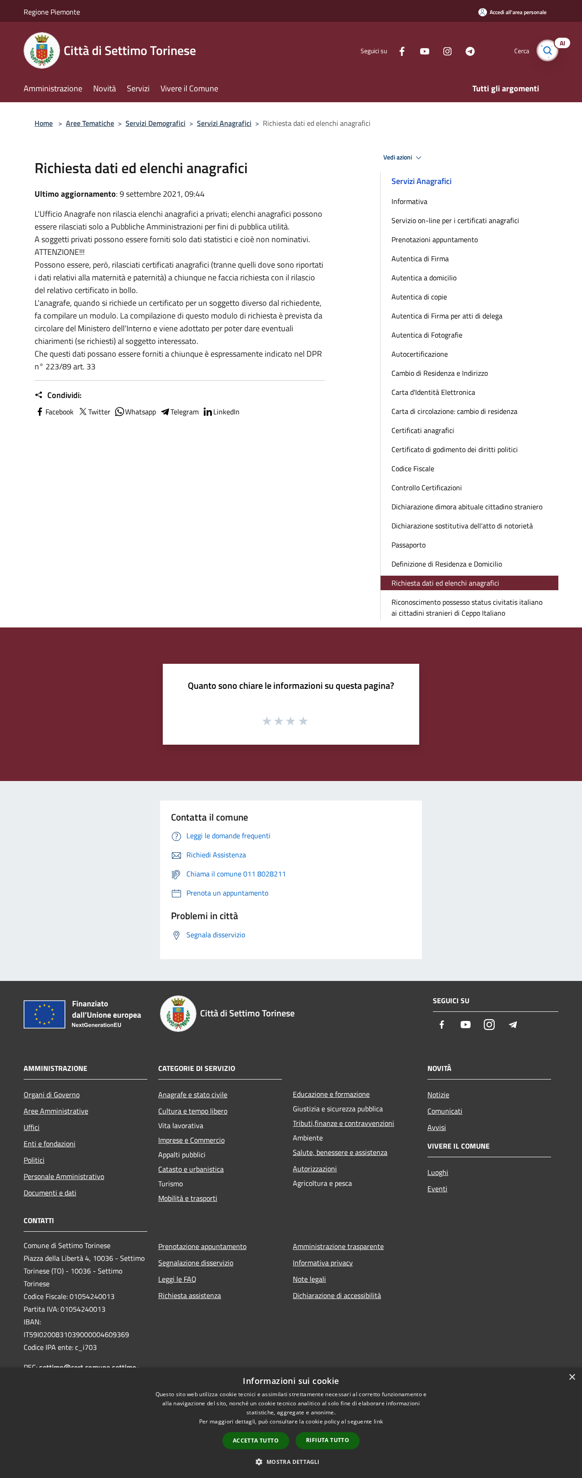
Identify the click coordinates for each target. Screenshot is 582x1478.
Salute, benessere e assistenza (340, 1152)
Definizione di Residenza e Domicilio (446, 563)
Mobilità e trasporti (187, 1198)
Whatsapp (140, 411)
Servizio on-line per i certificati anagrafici (455, 220)
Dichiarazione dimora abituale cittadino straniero (466, 506)
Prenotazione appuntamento (202, 1246)
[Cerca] (547, 50)
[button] (290, 1461)
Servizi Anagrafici (224, 123)
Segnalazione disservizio (195, 1262)
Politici (34, 1160)
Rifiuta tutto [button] (327, 1440)
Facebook (59, 411)
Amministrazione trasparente (338, 1246)
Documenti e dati (50, 1192)
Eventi (437, 1188)
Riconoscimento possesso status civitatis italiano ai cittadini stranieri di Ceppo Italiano (466, 607)
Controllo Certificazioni (426, 487)
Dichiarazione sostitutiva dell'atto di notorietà (462, 525)
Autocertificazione (419, 353)
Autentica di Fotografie (426, 334)
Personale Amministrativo (64, 1176)
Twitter (99, 411)
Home (44, 123)
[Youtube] (421, 50)
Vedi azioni (398, 157)
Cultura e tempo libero (192, 1110)
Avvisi (436, 1127)
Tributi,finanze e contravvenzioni (343, 1123)
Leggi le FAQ (177, 1279)
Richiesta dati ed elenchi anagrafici (445, 582)
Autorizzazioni (315, 1168)
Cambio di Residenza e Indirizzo (439, 373)
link (378, 1421)
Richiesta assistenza (189, 1295)
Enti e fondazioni (49, 1143)
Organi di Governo (52, 1094)
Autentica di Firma (420, 258)
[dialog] (291, 1423)
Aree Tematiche (90, 123)
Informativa (409, 201)
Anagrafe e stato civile (192, 1094)
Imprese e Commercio (191, 1140)
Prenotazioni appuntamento (434, 239)
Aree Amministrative (56, 1110)
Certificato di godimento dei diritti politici (454, 449)
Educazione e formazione (331, 1094)
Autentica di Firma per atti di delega (446, 315)
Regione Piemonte (52, 11)
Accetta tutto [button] (256, 1440)
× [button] (571, 1377)
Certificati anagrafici (422, 430)
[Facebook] (398, 50)
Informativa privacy (323, 1262)
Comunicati (444, 1110)
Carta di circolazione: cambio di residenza (454, 411)
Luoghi (437, 1172)
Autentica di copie (419, 296)
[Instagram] (444, 50)
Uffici (32, 1127)
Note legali (309, 1279)
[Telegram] (466, 50)
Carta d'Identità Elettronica (433, 392)
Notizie (438, 1094)
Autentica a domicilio (424, 277)
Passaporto (408, 544)
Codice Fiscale (412, 468)
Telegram (185, 411)
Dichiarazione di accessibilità (337, 1295)
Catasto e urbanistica (191, 1169)
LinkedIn (226, 411)
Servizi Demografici (155, 123)
